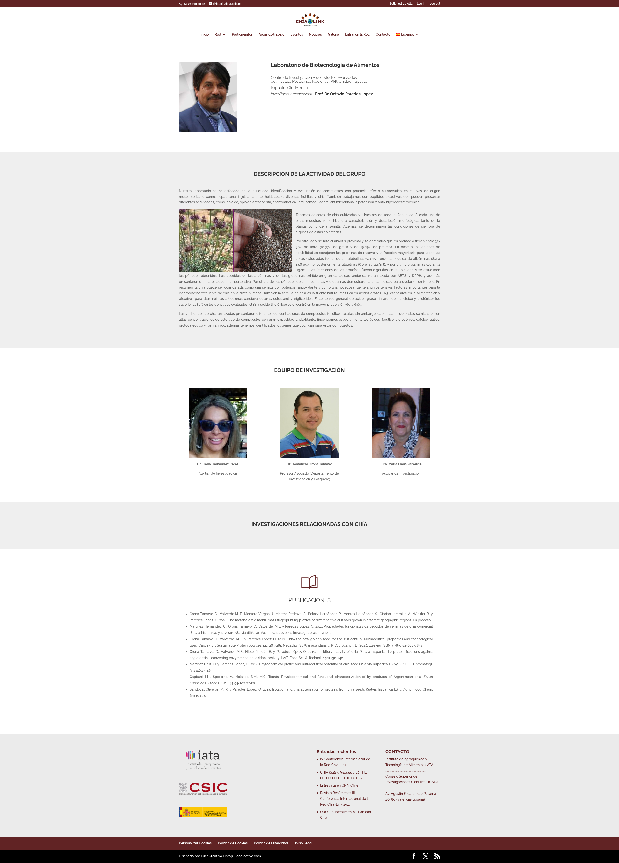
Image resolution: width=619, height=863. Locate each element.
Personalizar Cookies (195, 843)
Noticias (315, 34)
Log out (435, 3)
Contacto (383, 34)
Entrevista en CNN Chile (339, 785)
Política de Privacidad (271, 843)
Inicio (204, 34)
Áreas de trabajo (271, 34)
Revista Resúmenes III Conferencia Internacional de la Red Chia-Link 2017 (345, 798)
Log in (421, 3)
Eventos (296, 34)
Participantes (242, 34)
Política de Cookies (233, 843)
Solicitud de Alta (401, 3)
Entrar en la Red (357, 34)
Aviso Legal (303, 843)
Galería (333, 34)
